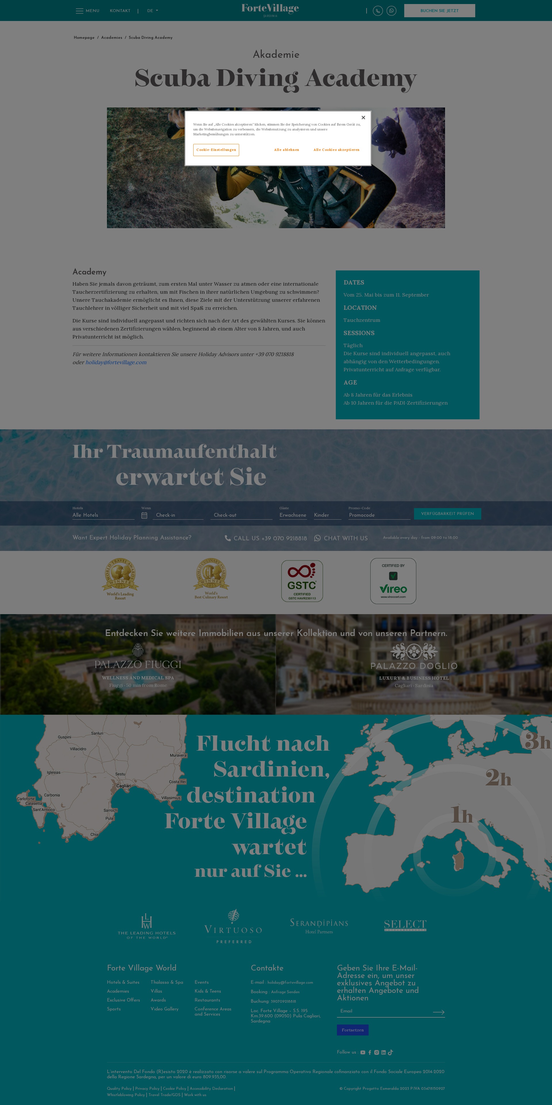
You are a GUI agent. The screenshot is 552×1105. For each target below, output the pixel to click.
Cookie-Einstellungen (216, 150)
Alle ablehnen (286, 150)
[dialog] (278, 138)
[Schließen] (363, 117)
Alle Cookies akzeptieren (337, 150)
